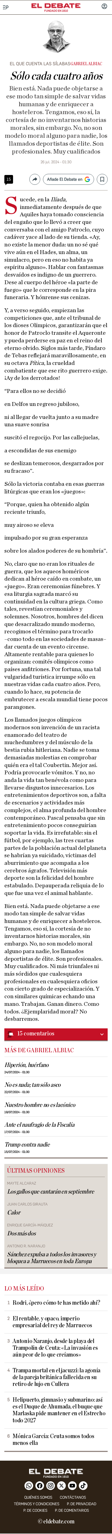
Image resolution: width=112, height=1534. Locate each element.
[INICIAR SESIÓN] (104, 7)
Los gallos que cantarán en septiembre (50, 1192)
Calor (13, 1213)
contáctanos (73, 1497)
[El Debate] (56, 6)
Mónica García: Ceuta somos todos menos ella (53, 1439)
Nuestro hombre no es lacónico (39, 1105)
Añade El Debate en (64, 179)
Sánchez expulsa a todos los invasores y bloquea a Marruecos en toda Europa (51, 1257)
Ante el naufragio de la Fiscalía (39, 1125)
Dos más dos (21, 1234)
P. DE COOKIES (35, 1510)
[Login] (104, 7)
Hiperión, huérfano (26, 1065)
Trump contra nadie (27, 1145)
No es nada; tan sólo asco (32, 1085)
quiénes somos (38, 1497)
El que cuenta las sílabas (40, 63)
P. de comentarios (72, 1510)
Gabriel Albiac (86, 64)
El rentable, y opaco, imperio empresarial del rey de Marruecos (52, 1322)
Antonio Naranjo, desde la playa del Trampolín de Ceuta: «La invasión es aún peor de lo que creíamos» (55, 1348)
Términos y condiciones (36, 1504)
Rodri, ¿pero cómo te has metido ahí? (56, 1303)
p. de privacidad (81, 1504)
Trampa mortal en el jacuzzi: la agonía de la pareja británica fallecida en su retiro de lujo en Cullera (56, 1377)
